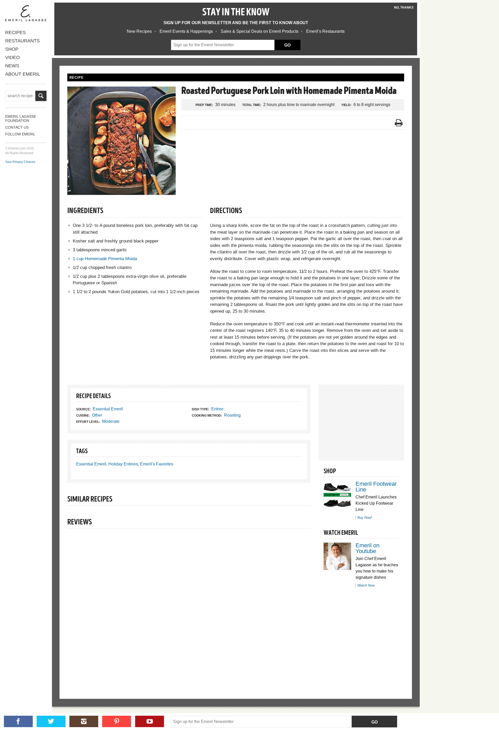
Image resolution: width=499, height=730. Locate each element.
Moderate (111, 421)
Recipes (15, 32)
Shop (11, 49)
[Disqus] (189, 605)
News (12, 65)
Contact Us (17, 127)
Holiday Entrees (123, 464)
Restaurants (22, 40)
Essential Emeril (108, 409)
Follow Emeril (20, 134)
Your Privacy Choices (20, 162)
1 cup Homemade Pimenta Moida (105, 258)
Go (374, 722)
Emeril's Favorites (156, 464)
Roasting (232, 415)
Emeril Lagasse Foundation (20, 118)
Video (12, 57)
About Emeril (22, 74)
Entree (217, 409)
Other (97, 415)
